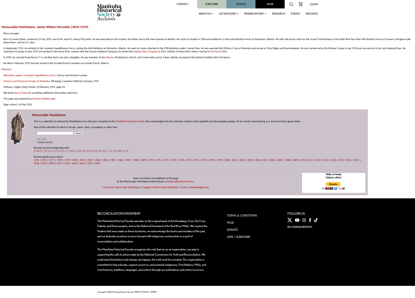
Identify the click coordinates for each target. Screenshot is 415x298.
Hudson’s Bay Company (145, 51)
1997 (204, 160)
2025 (89, 163)
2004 (257, 160)
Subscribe (211, 4)
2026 (97, 163)
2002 (242, 160)
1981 (82, 160)
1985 (112, 160)
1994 (181, 160)
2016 (348, 160)
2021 (59, 163)
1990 (150, 160)
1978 (59, 160)
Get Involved (227, 13)
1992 (166, 160)
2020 (51, 163)
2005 (265, 160)
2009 (295, 160)
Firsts (183, 187)
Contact (183, 4)
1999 (219, 160)
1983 (97, 160)
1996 (196, 160)
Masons (110, 57)
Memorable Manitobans (18, 27)
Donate (241, 4)
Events (295, 13)
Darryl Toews (21, 93)
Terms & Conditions (242, 215)
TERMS (153, 292)
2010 (303, 160)
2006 (272, 160)
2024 (82, 163)
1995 (188, 160)
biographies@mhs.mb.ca (181, 181)
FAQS (230, 222)
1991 (158, 160)
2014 (333, 160)
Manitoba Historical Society (129, 121)
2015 (341, 160)
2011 (310, 160)
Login (314, 4)
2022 (67, 163)
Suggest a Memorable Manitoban (160, 187)
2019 (44, 163)
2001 (234, 160)
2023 (74, 163)
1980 (74, 160)
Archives (312, 13)
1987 (127, 160)
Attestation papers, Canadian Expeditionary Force (29, 75)
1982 (89, 160)
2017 (356, 160)
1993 (173, 160)
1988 (135, 160)
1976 (44, 160)
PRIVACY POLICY (142, 292)
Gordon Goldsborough (43, 99)
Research (278, 13)
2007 (280, 160)
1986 (120, 160)
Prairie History (254, 13)
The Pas (214, 51)
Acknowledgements (199, 187)
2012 (318, 160)
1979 (67, 160)
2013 (326, 160)
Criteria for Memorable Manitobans (121, 187)
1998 (211, 160)
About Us (205, 13)
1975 (36, 160)
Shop (270, 4)
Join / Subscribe (238, 237)
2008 (287, 160)
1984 (105, 160)
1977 (51, 160)
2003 (249, 160)
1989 (143, 160)
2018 (36, 163)
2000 (227, 160)
